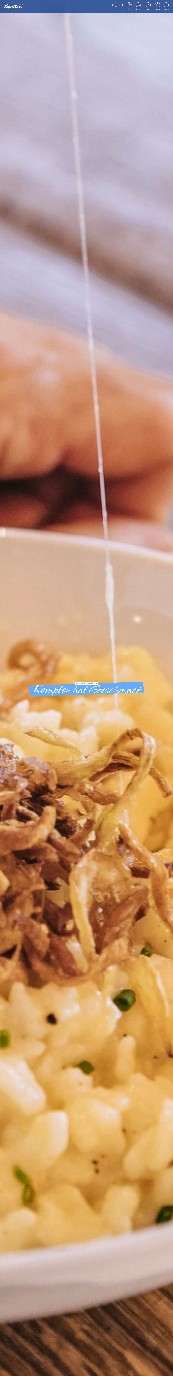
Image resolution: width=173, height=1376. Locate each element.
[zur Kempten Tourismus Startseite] (14, 6)
